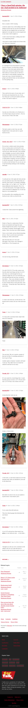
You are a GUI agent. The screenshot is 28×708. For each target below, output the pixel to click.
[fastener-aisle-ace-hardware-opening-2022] (14, 329)
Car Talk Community (6, 1)
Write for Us (18, 697)
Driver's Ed (5, 662)
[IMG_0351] (14, 413)
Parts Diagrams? (5, 571)
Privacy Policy (14, 622)
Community (5, 648)
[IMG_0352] (14, 448)
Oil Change (5, 665)
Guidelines (15, 619)
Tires (10, 659)
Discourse (9, 625)
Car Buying (12, 662)
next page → (5, 559)
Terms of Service (5, 622)
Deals (17, 662)
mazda (2, 589)
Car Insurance (20, 665)
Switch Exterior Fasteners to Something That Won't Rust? (7, 594)
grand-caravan (7, 611)
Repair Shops (17, 645)
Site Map (14, 703)
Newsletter (4, 645)
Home (2, 619)
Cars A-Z (16, 639)
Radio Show (17, 642)
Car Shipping (16, 659)
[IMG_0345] (14, 54)
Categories (8, 619)
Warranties (4, 659)
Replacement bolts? (6, 585)
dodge (2, 611)
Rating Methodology (9, 700)
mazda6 (6, 589)
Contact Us (10, 697)
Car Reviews (5, 642)
